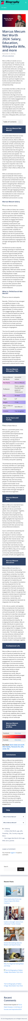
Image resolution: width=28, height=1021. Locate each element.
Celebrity (7, 829)
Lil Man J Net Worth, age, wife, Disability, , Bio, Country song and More (12, 833)
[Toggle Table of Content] (19, 122)
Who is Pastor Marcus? (9, 816)
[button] (26, 2)
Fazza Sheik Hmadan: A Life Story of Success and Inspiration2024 (13, 1007)
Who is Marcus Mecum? (9, 822)
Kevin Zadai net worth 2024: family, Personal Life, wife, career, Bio (13, 747)
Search (6, 866)
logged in (13, 852)
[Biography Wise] (10, 2)
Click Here (18, 733)
